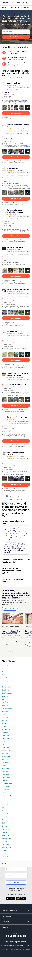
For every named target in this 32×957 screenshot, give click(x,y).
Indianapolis (6, 729)
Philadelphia (6, 805)
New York (5, 769)
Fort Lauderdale (7, 708)
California (11, 942)
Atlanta (4, 723)
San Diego (5, 690)
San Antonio (6, 835)
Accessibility (24, 942)
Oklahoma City (7, 796)
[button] (4, 107)
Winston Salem (7, 784)
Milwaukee (5, 856)
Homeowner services (9, 911)
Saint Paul (5, 753)
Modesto (5, 684)
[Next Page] (29, 496)
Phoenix (5, 669)
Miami (4, 714)
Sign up (16, 882)
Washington (6, 705)
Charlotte (5, 775)
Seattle (4, 850)
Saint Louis (5, 759)
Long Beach (6, 678)
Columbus (5, 793)
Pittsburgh (5, 808)
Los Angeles (6, 681)
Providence (6, 811)
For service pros (7, 916)
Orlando (5, 717)
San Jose (5, 696)
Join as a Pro (20, 2)
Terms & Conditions (26, 945)
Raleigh (4, 781)
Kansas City (6, 756)
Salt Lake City (7, 838)
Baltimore (5, 738)
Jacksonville (6, 711)
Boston (4, 741)
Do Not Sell (17, 942)
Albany (4, 765)
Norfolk (4, 841)
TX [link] (8, 7)
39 (25, 496)
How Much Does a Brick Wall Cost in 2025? (11, 632)
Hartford (5, 702)
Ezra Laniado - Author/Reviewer (11, 626)
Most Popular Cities (8, 864)
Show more (27, 103)
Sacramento (6, 687)
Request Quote (16, 113)
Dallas (4, 823)
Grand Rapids (7, 747)
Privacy (6, 942)
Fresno (4, 675)
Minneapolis (6, 750)
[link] (16, 86)
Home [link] (4, 7)
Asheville (5, 772)
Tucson (4, 672)
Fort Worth (6, 829)
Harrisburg (5, 802)
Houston (5, 832)
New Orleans (6, 735)
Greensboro (6, 778)
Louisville (5, 732)
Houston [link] (13, 7)
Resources (5, 921)
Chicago (5, 726)
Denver (4, 699)
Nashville (5, 817)
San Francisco (7, 693)
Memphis (5, 814)
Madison (5, 853)
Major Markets (8, 661)
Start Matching (16, 37)
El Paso (4, 826)
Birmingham (6, 666)
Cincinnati (5, 787)
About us (5, 927)
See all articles (10, 608)
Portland (5, 799)
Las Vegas (5, 762)
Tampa (4, 720)
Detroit (4, 744)
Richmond (5, 844)
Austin (4, 820)
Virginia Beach (7, 847)
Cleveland (5, 790)
